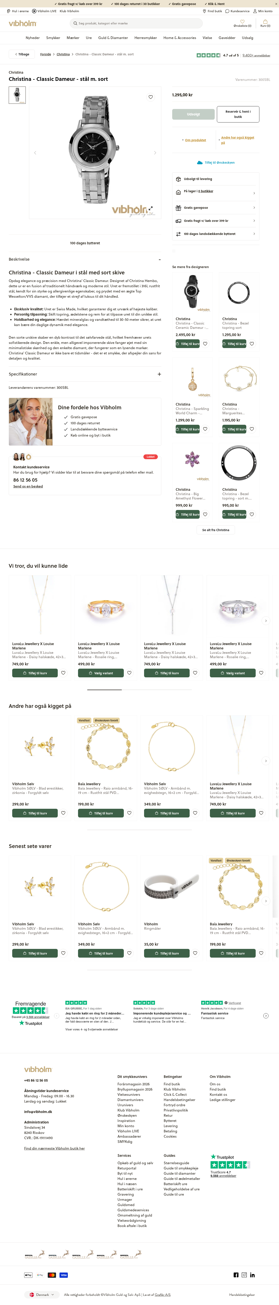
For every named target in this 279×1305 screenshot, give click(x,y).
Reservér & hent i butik (238, 114)
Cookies (170, 1136)
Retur (168, 1115)
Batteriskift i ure (130, 1189)
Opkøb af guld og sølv (135, 1163)
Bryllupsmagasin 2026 (135, 1089)
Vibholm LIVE (46, 11)
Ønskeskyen (127, 1115)
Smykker (53, 37)
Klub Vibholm (69, 11)
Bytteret (170, 1120)
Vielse (207, 37)
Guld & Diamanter (113, 37)
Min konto (265, 11)
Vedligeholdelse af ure (182, 1189)
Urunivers (125, 1105)
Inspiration (126, 1120)
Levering (171, 1125)
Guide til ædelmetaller (182, 1178)
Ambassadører (129, 1136)
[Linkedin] (252, 1275)
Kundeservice (240, 11)
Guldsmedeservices (133, 1210)
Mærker (73, 37)
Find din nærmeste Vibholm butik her (54, 1148)
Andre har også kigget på (237, 140)
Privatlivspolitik (176, 1110)
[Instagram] (244, 1275)
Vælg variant (103, 673)
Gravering (125, 1194)
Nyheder (33, 37)
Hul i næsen (127, 1183)
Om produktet (195, 140)
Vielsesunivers (128, 1094)
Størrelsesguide (176, 1163)
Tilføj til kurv (190, 344)
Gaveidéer (227, 37)
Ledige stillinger (222, 1099)
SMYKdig (124, 1141)
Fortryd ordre (174, 1105)
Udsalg (247, 37)
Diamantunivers (130, 1099)
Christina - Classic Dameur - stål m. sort (104, 54)
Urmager (124, 1199)
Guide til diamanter (180, 1173)
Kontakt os (218, 1094)
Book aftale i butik (132, 1225)
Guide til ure (174, 1194)
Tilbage (24, 54)
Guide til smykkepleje (181, 1168)
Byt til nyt (125, 1173)
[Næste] (155, 153)
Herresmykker (145, 37)
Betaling (170, 1131)
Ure (89, 37)
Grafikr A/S (163, 1294)
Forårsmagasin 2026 (133, 1084)
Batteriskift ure (175, 1183)
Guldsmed (125, 1204)
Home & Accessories (179, 37)
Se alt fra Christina (215, 530)
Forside (45, 54)
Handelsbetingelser (179, 1099)
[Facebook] (236, 1275)
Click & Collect (175, 1094)
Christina (63, 54)
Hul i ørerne (20, 11)
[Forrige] (35, 153)
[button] (216, 193)
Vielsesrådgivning (131, 1220)
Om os (215, 1084)
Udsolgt (193, 114)
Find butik (215, 11)
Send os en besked (28, 486)
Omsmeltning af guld (134, 1215)
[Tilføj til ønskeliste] (150, 97)
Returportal (126, 1168)
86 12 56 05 (25, 479)
